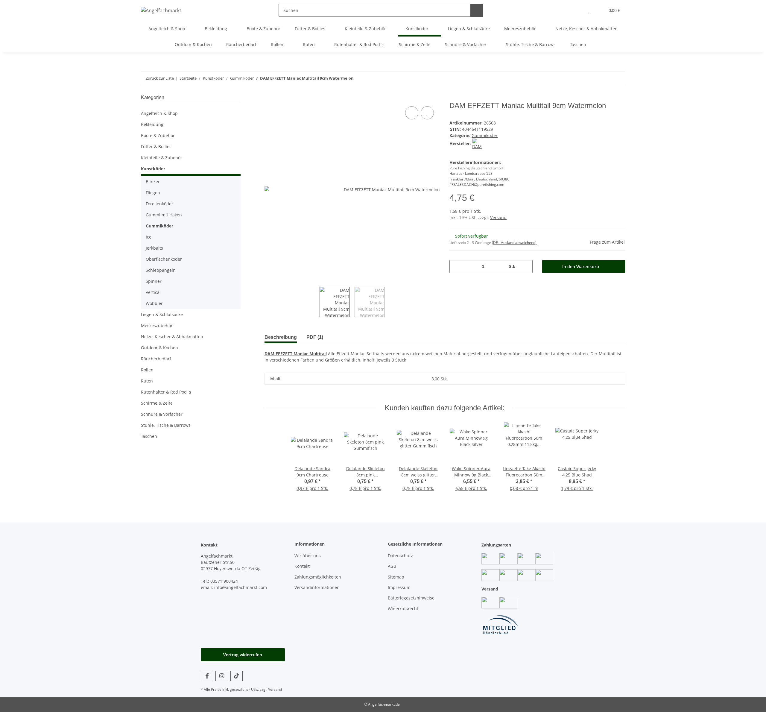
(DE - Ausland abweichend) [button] (514, 242)
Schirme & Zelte (157, 403)
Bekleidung (152, 124)
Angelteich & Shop (159, 113)
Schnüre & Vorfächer (162, 414)
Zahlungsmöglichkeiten (317, 577)
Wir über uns (307, 555)
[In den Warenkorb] (269, 98)
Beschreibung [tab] (281, 337)
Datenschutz (400, 555)
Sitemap (396, 577)
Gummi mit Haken (164, 215)
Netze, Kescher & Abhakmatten (172, 336)
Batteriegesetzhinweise (411, 598)
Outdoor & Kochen (159, 347)
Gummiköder (485, 135)
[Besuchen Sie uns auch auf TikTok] (236, 676)
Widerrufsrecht (403, 608)
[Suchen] (476, 10)
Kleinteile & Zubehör (161, 157)
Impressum (399, 587)
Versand (498, 217)
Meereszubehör (157, 325)
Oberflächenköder (164, 259)
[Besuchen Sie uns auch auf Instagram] (221, 676)
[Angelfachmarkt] (161, 10)
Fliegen (153, 192)
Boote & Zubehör (158, 135)
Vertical (153, 292)
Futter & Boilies (156, 146)
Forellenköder (159, 204)
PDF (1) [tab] (314, 337)
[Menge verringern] (456, 266)
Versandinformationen (317, 587)
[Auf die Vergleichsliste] (411, 112)
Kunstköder (153, 168)
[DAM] (477, 143)
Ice (148, 237)
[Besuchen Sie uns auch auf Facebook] (207, 676)
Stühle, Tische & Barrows (166, 425)
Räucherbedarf (156, 359)
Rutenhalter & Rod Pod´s (166, 392)
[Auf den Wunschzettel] (427, 112)
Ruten (147, 381)
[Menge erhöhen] (525, 266)
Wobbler (154, 303)
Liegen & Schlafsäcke (162, 314)
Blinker (153, 181)
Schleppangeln (161, 270)
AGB (392, 566)
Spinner (154, 281)
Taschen (149, 436)
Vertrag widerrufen (242, 655)
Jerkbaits (154, 248)
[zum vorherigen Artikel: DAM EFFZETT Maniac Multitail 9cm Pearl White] (618, 78)
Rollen (147, 370)
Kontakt (302, 566)
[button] (577, 10)
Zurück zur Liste (160, 78)
